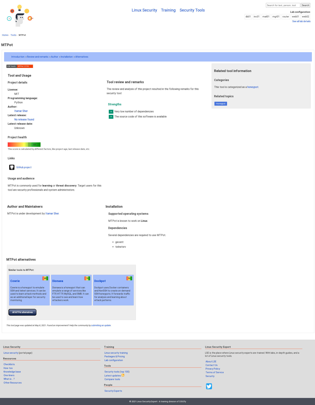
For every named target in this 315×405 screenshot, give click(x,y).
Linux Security (144, 10)
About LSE (211, 361)
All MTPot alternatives (22, 312)
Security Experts (113, 391)
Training (168, 10)
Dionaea (57, 281)
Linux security (11, 353)
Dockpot (100, 281)
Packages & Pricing (115, 356)
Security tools (112, 371)
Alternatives (81, 56)
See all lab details (301, 21)
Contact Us (212, 365)
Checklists (9, 364)
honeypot (252, 87)
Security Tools (192, 10)
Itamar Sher (21, 111)
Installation (67, 56)
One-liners (9, 375)
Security (210, 376)
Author (54, 56)
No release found (24, 119)
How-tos (8, 368)
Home (5, 35)
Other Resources (13, 382)
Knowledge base (12, 371)
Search (305, 5)
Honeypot (220, 103)
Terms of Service (215, 372)
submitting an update (101, 325)
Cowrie (15, 281)
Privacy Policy (213, 368)
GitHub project (24, 167)
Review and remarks (37, 56)
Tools (13, 35)
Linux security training (116, 353)
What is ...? (9, 379)
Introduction (17, 56)
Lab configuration (114, 360)
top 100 (125, 371)
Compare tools (112, 379)
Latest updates (113, 375)
